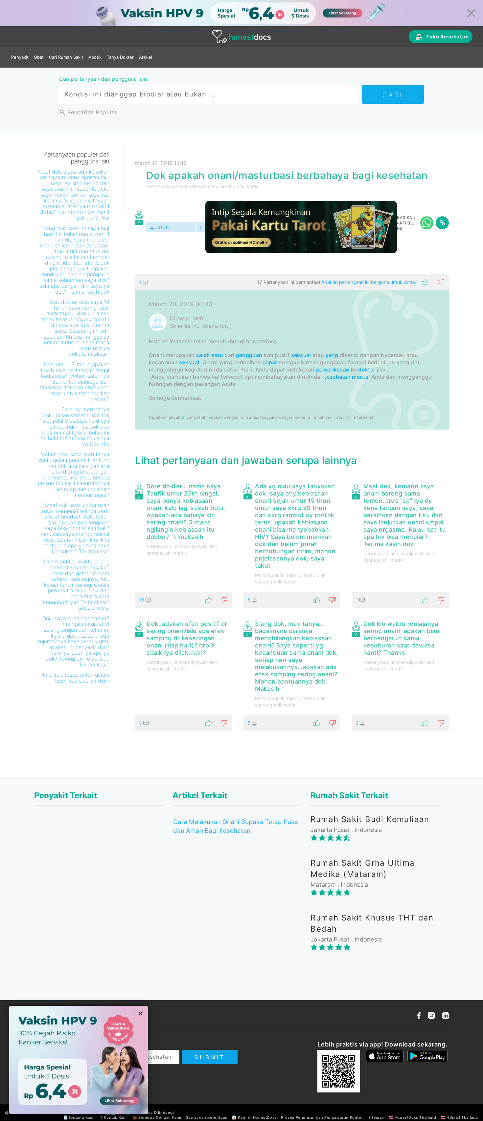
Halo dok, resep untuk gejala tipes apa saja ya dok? (74, 677)
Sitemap (376, 1117)
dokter (366, 369)
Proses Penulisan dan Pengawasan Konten (322, 1117)
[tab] (292, 352)
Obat (39, 57)
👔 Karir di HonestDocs (254, 1117)
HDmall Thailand (462, 1117)
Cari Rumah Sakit (66, 57)
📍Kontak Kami (113, 1117)
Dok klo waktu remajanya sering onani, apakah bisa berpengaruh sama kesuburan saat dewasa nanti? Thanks (401, 638)
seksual (301, 355)
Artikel (145, 57)
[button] (292, 282)
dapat (270, 362)
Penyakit (20, 57)
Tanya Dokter (120, 57)
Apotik (95, 57)
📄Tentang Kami (79, 1117)
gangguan (249, 355)
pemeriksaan (332, 369)
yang (331, 355)
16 (142, 600)
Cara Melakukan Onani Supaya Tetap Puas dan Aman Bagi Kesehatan (235, 826)
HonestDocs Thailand (415, 1117)
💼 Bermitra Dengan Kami (156, 1117)
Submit (209, 1057)
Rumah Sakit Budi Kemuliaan (369, 819)
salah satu (209, 355)
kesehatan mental (346, 376)
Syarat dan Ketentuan (207, 1117)
